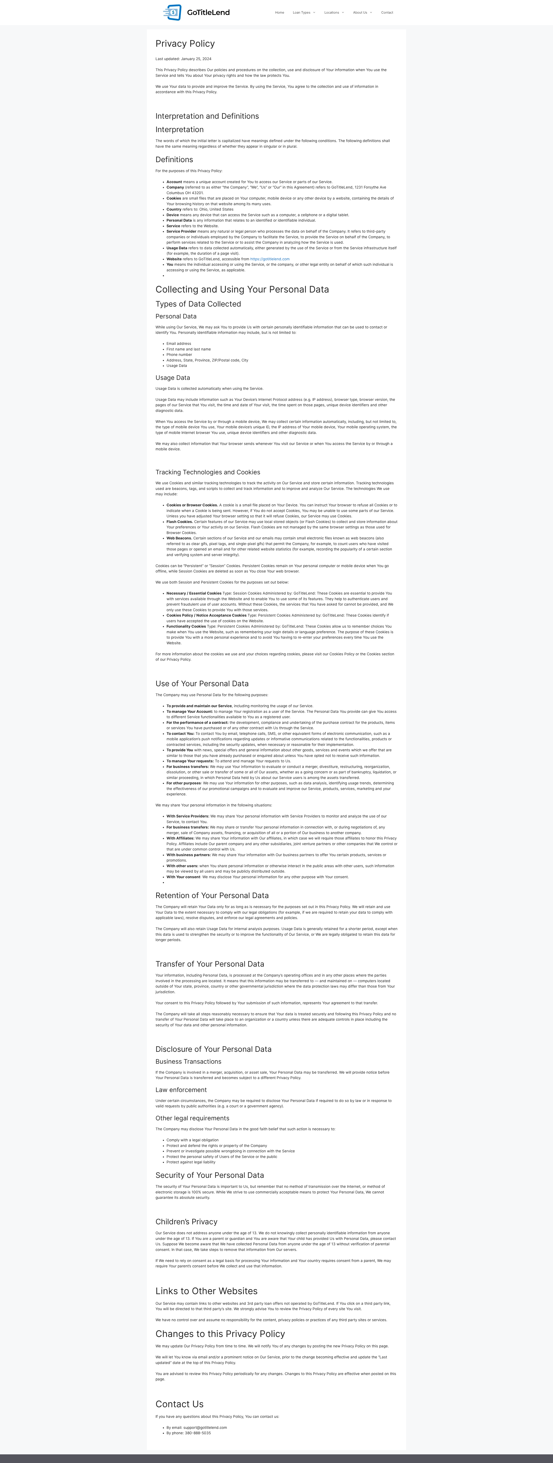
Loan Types (301, 12)
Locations (331, 12)
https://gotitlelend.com (270, 259)
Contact (387, 12)
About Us (360, 12)
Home (279, 12)
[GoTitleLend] (197, 12)
